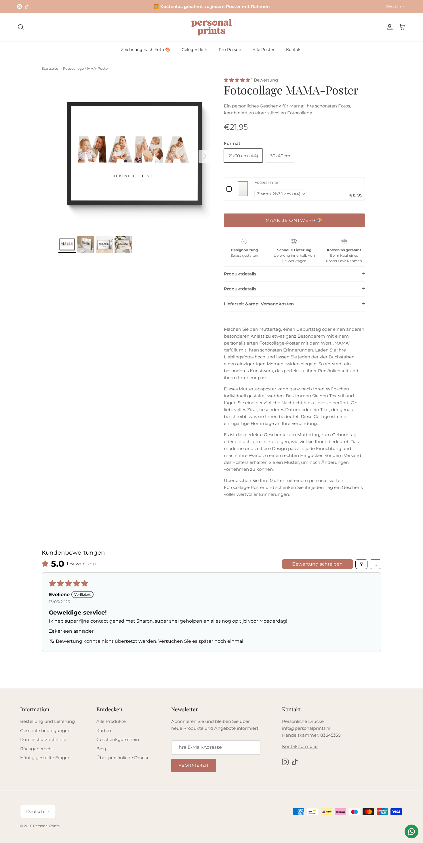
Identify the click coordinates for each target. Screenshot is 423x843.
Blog (101, 748)
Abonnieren (194, 765)
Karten (103, 730)
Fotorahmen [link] (266, 182)
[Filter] (361, 564)
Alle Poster (264, 49)
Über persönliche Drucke (123, 757)
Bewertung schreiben (317, 564)
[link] (243, 189)
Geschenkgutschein (117, 739)
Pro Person (230, 49)
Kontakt (294, 49)
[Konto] (388, 27)
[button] (237, 80)
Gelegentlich (194, 49)
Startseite (50, 69)
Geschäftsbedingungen (45, 730)
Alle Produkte (111, 721)
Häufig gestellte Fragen (45, 757)
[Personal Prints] (211, 27)
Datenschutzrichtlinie (43, 739)
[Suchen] (20, 27)
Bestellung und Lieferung (47, 721)
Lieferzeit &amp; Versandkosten (259, 304)
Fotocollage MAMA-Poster (86, 69)
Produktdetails (240, 274)
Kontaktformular (300, 746)
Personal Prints (46, 826)
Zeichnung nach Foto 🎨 (145, 49)
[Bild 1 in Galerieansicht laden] (134, 153)
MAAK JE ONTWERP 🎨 (294, 220)
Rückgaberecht (36, 748)
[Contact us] (411, 831)
